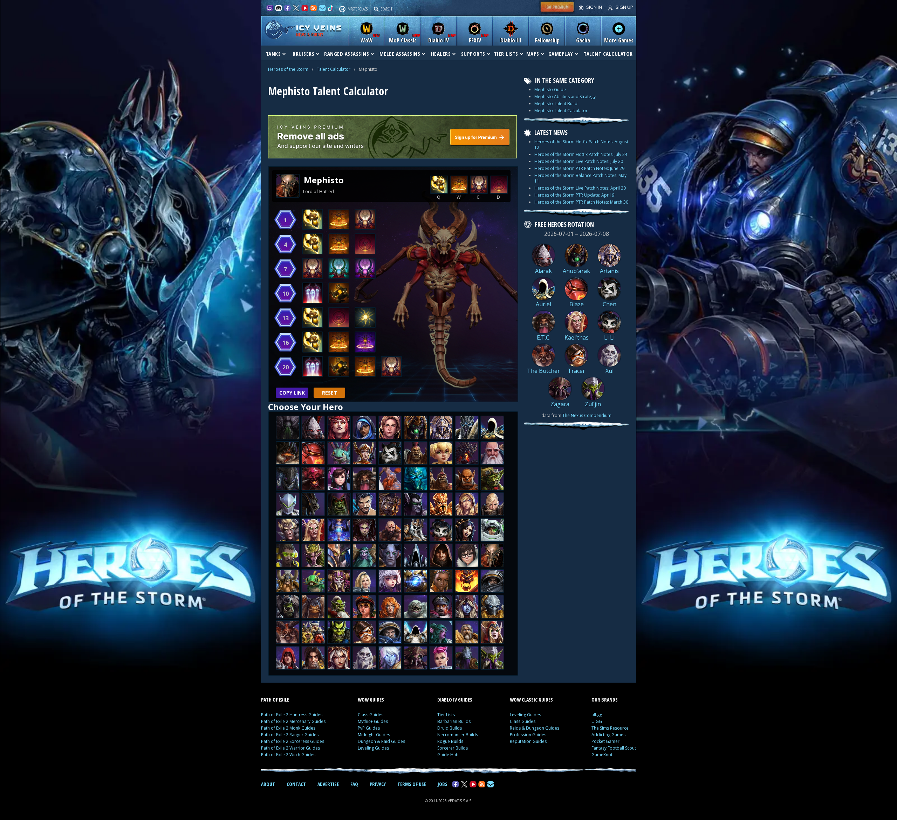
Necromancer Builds (457, 735)
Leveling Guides (373, 748)
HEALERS (441, 53)
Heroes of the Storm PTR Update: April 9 (574, 195)
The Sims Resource (610, 728)
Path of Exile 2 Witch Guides (288, 755)
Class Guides (370, 715)
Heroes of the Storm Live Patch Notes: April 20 (580, 188)
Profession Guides (528, 735)
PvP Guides (369, 728)
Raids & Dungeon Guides (534, 728)
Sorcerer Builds (452, 748)
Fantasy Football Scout (613, 748)
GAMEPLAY (560, 53)
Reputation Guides (528, 741)
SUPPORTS (473, 53)
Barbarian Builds (454, 721)
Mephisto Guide (550, 90)
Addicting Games (608, 735)
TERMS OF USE (411, 784)
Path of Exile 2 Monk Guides (288, 728)
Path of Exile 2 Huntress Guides (291, 715)
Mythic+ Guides (373, 721)
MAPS (532, 53)
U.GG (596, 721)
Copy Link (292, 392)
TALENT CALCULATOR (608, 53)
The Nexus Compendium (586, 415)
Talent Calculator (333, 69)
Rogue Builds (450, 741)
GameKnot (601, 755)
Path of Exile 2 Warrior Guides (290, 748)
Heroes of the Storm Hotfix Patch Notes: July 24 (580, 154)
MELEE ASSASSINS (399, 53)
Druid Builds (449, 728)
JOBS (442, 784)
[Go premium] (557, 12)
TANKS (273, 53)
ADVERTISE (328, 784)
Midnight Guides (374, 735)
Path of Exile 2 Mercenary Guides (293, 721)
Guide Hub (448, 755)
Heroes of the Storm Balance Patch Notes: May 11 (580, 178)
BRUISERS (303, 53)
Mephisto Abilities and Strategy (565, 97)
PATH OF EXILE (275, 699)
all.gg (596, 715)
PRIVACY (378, 784)
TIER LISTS (506, 53)
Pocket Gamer (605, 741)
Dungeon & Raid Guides (381, 741)
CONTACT (296, 784)
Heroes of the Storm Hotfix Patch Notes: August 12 (581, 144)
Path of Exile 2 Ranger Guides (290, 735)
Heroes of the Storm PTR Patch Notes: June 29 (579, 168)
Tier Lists (446, 715)
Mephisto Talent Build (555, 104)
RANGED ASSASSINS (346, 53)
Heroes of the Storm (288, 69)
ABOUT (268, 784)
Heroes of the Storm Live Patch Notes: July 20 (578, 161)
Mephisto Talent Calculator (561, 111)
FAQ (354, 784)
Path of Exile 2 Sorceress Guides (292, 741)
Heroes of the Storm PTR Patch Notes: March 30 (581, 202)
